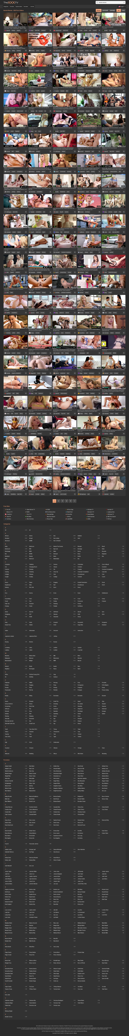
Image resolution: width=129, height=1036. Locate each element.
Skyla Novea (65, 976)
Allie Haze (40, 788)
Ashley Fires (113, 766)
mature (111, 393)
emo (68, 373)
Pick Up (40, 690)
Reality (16, 695)
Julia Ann (113, 874)
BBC (67, 91)
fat (36, 111)
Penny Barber (40, 952)
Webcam (16, 753)
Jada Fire (16, 874)
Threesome (65, 731)
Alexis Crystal (40, 773)
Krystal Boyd (113, 892)
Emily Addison (40, 833)
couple (85, 30)
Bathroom (40, 546)
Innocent (65, 630)
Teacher (16, 734)
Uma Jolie (16, 994)
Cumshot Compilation (113, 569)
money (115, 70)
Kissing (16, 642)
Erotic (65, 593)
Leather (65, 647)
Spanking (65, 713)
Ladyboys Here (111, 512)
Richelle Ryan (65, 960)
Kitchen (40, 642)
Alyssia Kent (40, 790)
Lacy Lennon (16, 910)
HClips (7, 91)
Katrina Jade (40, 889)
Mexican (40, 658)
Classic (65, 567)
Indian (16, 630)
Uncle (40, 742)
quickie (111, 252)
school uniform (113, 171)
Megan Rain (65, 925)
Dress (89, 587)
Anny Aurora (89, 773)
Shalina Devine (40, 971)
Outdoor (65, 677)
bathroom (87, 131)
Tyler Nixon (113, 989)
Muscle (89, 660)
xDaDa (88, 518)
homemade (62, 171)
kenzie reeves (64, 393)
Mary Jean (65, 923)
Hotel (65, 624)
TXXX (81, 30)
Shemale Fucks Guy (16, 723)
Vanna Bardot (40, 1003)
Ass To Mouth (65, 540)
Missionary (65, 658)
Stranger (89, 718)
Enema (40, 593)
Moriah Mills (113, 933)
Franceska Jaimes (40, 843)
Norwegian (40, 668)
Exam (89, 593)
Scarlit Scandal (16, 981)
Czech (113, 576)
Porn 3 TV (29, 514)
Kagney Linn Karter (16, 889)
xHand (105, 70)
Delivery (16, 587)
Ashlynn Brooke (113, 771)
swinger (111, 111)
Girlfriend (65, 611)
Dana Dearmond (16, 825)
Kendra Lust (65, 889)
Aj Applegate (16, 783)
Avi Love (113, 790)
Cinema (65, 564)
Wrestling (113, 753)
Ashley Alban (89, 790)
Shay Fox (40, 976)
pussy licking (63, 272)
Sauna (16, 701)
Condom (89, 567)
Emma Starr (65, 830)
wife (90, 30)
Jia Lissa (65, 883)
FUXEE (48, 509)
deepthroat (116, 50)
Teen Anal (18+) (40, 729)
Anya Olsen (89, 776)
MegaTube (57, 50)
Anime (40, 535)
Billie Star (16, 799)
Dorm (65, 587)
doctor (111, 413)
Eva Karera (89, 833)
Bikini (65, 551)
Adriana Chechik (16, 781)
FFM (120, 211)
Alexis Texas (40, 776)
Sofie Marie (89, 971)
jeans (87, 272)
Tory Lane (89, 989)
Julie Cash (113, 876)
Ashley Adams (89, 788)
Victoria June (65, 1005)
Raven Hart (16, 960)
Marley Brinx (40, 930)
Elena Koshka (16, 830)
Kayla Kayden (40, 899)
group (110, 91)
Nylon (89, 668)
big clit (61, 211)
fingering (17, 131)
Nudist (65, 666)
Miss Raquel (113, 925)
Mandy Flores (16, 930)
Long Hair (89, 650)
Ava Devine (113, 788)
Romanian (65, 695)
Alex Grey (40, 771)
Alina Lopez (40, 781)
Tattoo (16, 731)
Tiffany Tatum (40, 989)
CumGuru (9, 518)
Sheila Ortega (40, 981)
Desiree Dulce (89, 820)
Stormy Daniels (89, 981)
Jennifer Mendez (40, 883)
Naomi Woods (16, 938)
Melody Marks (89, 925)
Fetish (40, 606)
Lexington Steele (40, 917)
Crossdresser (89, 574)
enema (86, 292)
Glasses (65, 614)
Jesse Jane (65, 871)
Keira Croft (40, 901)
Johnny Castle (89, 878)
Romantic (89, 695)
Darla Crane (65, 822)
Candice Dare (16, 809)
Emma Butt (40, 835)
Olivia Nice (40, 946)
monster (41, 111)
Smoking (65, 703)
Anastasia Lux (65, 776)
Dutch (113, 585)
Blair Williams (16, 801)
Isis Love (40, 865)
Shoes (40, 703)
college (90, 474)
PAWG (40, 682)
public (38, 91)
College (65, 576)
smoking (69, 171)
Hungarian (113, 622)
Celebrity (40, 564)
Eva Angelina (65, 838)
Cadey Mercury (16, 807)
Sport (65, 721)
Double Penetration (89, 582)
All (118, 10)
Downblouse (89, 585)
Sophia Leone (89, 973)
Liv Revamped (89, 912)
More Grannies (30, 518)
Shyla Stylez (65, 971)
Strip (113, 701)
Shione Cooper (65, 968)
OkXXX (56, 171)
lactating (19, 50)
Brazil (113, 546)
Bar (16, 553)
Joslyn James (113, 871)
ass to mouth (20, 111)
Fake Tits (16, 603)
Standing (89, 706)
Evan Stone (113, 830)
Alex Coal (40, 768)
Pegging (40, 685)
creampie (43, 30)
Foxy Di (16, 843)
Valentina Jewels (16, 1000)
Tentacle (40, 731)
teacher (66, 211)
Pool (89, 682)
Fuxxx (105, 91)
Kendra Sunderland (65, 892)
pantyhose (63, 373)
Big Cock (65, 549)
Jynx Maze (113, 878)
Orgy (65, 674)
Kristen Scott (113, 889)
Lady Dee (16, 912)
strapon (18, 30)
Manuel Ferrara (16, 933)
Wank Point (69, 512)
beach (90, 413)
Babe (16, 546)
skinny (18, 353)
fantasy (43, 292)
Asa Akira (89, 785)
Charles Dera (65, 812)
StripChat (106, 494)
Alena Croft (16, 785)
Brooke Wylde (89, 799)
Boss (89, 553)
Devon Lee (89, 822)
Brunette (113, 551)
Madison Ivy (16, 925)
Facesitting (16, 598)
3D (16, 530)
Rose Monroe (113, 960)
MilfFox (57, 373)
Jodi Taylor (89, 874)
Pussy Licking (113, 690)
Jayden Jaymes (40, 876)
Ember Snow (40, 830)
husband (62, 453)
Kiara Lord (65, 901)
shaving (43, 252)
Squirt (89, 701)
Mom (89, 655)
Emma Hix (40, 838)
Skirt (40, 713)
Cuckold (89, 576)
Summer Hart (113, 971)
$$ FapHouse (83, 494)
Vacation (16, 748)
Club (65, 574)
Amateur (16, 538)
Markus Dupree (40, 928)
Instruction (89, 630)
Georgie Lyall (40, 849)
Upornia (8, 30)
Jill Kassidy (89, 871)
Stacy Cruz (89, 976)
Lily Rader (65, 917)
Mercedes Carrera (89, 928)
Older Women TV (31, 509)
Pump (113, 687)
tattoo (67, 70)
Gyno (113, 614)
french (88, 171)
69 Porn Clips (70, 509)
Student (113, 703)
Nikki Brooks (40, 941)
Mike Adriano (89, 933)
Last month (105, 10)
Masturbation (16, 660)
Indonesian (40, 630)
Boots (89, 551)
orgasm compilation (16, 373)
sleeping (38, 252)
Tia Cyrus (40, 986)
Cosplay (89, 569)
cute (61, 433)
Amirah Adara (65, 768)
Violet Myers (89, 1003)
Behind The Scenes (65, 546)
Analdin (57, 91)
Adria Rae (16, 778)
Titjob (89, 729)
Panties (16, 685)
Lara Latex (16, 917)
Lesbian (65, 650)
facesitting (13, 494)
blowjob (13, 111)
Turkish (89, 736)
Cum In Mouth (113, 564)
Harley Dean (16, 857)
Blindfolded (65, 558)
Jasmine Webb (40, 871)
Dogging (65, 582)
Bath (16, 558)
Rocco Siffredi (89, 963)
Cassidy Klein (65, 807)
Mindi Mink (113, 923)
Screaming (16, 706)
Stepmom (89, 708)
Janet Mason (16, 878)
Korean (65, 642)
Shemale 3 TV (90, 512)
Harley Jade (16, 860)
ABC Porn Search (112, 516)
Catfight (16, 574)
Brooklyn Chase (89, 801)
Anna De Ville (89, 768)
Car (16, 567)
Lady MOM (69, 518)
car (35, 131)
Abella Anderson (16, 771)
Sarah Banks (16, 976)
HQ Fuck (109, 518)
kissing (13, 30)
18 (45, 111)
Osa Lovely (65, 946)
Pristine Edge (89, 952)
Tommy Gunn (65, 989)
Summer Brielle (113, 968)
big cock (92, 50)
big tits (16, 413)
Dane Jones (40, 820)
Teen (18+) (16, 736)
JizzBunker (82, 171)
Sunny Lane (113, 973)
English (122, 6)
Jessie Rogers (65, 878)
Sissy (40, 711)
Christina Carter (89, 812)
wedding (92, 393)
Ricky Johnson (65, 963)
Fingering (65, 598)
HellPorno (82, 232)
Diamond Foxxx (89, 825)
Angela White (65, 783)
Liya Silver (89, 915)
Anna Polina (89, 771)
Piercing (65, 682)
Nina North (65, 941)
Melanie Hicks (65, 930)
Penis (40, 687)
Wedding (40, 753)
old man (110, 211)
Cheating (40, 571)
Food (89, 598)
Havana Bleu (40, 860)
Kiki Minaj (89, 889)
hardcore (38, 292)
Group (89, 616)
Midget (40, 660)
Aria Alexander (89, 781)
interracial (92, 332)
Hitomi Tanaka (65, 860)
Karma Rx (16, 899)
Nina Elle (65, 938)
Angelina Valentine (65, 788)
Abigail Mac (16, 776)
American (16, 540)
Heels (40, 622)
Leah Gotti (40, 912)
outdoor (118, 151)
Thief (40, 736)
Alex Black (40, 766)
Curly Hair (113, 571)
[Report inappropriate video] (26, 30)
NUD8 (28, 512)
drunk (19, 70)
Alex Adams (16, 790)
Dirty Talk (40, 587)
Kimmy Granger (89, 892)
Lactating (16, 647)
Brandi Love (40, 801)
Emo (16, 593)
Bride (113, 549)
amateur (13, 353)
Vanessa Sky (40, 1000)
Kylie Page (113, 899)
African (16, 535)
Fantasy (16, 606)
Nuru (89, 666)
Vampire (40, 748)
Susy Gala (113, 976)
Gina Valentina (89, 849)
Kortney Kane (89, 901)
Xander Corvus (16, 1016)
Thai (40, 734)
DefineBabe (82, 353)
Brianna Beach (65, 801)
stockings (87, 211)
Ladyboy (16, 650)
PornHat (32, 50)
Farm (40, 598)
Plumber (65, 690)
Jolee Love (89, 881)
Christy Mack (89, 814)
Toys (89, 731)
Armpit (40, 538)
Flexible (65, 606)
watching (68, 453)
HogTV (32, 232)
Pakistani (16, 682)
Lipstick (89, 647)
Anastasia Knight (65, 773)
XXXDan (32, 171)
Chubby (40, 576)
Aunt (89, 538)
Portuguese (89, 685)
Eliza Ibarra (16, 835)
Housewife (89, 622)
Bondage (89, 549)
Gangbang (16, 614)
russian (14, 232)
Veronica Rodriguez (65, 1000)
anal (111, 50)
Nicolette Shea (40, 938)
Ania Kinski (89, 766)
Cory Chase (113, 809)
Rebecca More (40, 960)
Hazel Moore (65, 857)
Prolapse (89, 690)
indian (110, 312)
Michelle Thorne (89, 930)
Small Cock (40, 723)
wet (44, 211)
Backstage (16, 551)
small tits (18, 272)
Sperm (65, 716)
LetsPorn (106, 50)
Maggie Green (16, 928)
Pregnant (89, 687)
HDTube (81, 292)
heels (11, 292)
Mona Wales (113, 930)
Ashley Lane (113, 768)
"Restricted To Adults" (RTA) (61, 1031)
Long (123, 10)
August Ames (113, 778)
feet (120, 171)
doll (87, 353)
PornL (7, 131)
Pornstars (12, 6)
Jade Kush (16, 876)
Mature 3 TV (9, 512)
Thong (65, 729)
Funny (113, 598)
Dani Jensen (40, 822)
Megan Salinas (65, 928)
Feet (40, 601)
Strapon (89, 721)
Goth (89, 614)
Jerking (65, 636)
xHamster (82, 70)
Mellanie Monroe (89, 923)
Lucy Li (113, 912)
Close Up (65, 571)
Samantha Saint (16, 973)
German (40, 611)
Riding (40, 695)
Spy (65, 723)
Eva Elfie (89, 830)
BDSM (114, 353)
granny (37, 50)
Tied (65, 734)
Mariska (40, 925)
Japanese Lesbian (16, 636)
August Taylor (113, 781)
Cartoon (16, 569)
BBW (40, 551)
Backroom (16, 549)
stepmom (62, 312)
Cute (113, 574)
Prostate (113, 682)
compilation (19, 171)
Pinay (65, 685)
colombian (91, 373)
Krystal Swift (113, 894)
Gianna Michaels (65, 849)
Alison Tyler (40, 783)
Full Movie (89, 606)
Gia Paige (40, 852)
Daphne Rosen (65, 820)
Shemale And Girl (16, 721)
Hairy (16, 622)
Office (16, 674)
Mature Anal (40, 655)
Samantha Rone (16, 968)
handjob (62, 91)
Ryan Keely (113, 963)
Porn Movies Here (51, 512)
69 (40, 530)
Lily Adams (65, 912)
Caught (16, 576)
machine (65, 111)
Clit (65, 569)
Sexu (32, 70)
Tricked (89, 734)
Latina (40, 650)
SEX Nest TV (90, 509)
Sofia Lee (65, 981)
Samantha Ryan (16, 971)
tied (36, 393)
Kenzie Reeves (65, 896)
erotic (68, 191)
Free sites (26, 6)
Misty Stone (113, 928)
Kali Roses (16, 892)
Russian (113, 695)
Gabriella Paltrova (16, 852)
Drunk (113, 582)
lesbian (115, 30)
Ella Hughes (16, 838)
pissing (93, 171)
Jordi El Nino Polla (89, 883)
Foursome (89, 601)
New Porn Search (51, 516)
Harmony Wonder (40, 857)
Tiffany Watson (65, 986)
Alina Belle (40, 778)
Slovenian (40, 718)
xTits (7, 272)
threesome (87, 151)
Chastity (40, 569)
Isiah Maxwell (16, 865)
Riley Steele (89, 960)
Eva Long (89, 835)
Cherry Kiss (89, 807)
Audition (89, 535)
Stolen (89, 713)
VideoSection (107, 453)
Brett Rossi (65, 799)
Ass (65, 535)
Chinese (40, 574)
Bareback (16, 556)
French (89, 603)
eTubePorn (9, 514)
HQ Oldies (29, 516)
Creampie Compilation (89, 571)
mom (110, 30)
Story (89, 716)
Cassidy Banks (40, 814)
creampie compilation (90, 70)
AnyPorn (106, 252)
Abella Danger (16, 773)
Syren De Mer (113, 978)
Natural (16, 666)
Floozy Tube (50, 518)
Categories (6, 6)
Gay (16, 616)
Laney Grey (16, 915)
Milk (65, 655)
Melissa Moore (65, 933)
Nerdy (40, 666)
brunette (38, 171)
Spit (65, 718)
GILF (40, 614)
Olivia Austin (16, 946)
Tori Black (89, 986)
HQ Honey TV (111, 514)
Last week (112, 10)
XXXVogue (57, 151)
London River (113, 910)
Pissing (65, 687)
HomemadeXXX (107, 353)
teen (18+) (37, 30)
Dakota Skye (16, 822)
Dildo (40, 585)
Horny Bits (69, 514)
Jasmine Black (16, 883)
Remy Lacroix (40, 963)
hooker (69, 272)
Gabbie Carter (16, 849)
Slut (40, 721)
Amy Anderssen (65, 771)
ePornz (69, 516)
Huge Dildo (89, 624)
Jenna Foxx (40, 881)
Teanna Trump (16, 989)
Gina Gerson (65, 852)
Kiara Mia (65, 904)
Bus (113, 556)
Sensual (16, 711)
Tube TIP (9, 516)
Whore (65, 753)
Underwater (65, 742)
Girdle (40, 616)
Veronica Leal (40, 1005)
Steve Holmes (89, 978)
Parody (16, 687)
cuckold (94, 30)
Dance (16, 582)
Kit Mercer (89, 896)
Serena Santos (40, 968)
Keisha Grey (40, 904)
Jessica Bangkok (65, 874)
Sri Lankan (89, 703)
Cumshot (113, 567)
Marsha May (40, 933)
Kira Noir (89, 894)
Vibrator (65, 748)
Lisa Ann (89, 910)
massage (39, 272)
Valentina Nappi (16, 1003)
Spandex (65, 711)
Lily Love (65, 915)
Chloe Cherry (89, 809)
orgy (95, 474)
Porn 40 (8, 509)
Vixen (113, 748)
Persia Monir (65, 952)
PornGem (57, 292)
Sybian (113, 713)
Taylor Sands (16, 986)
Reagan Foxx (16, 963)
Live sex (32, 6)
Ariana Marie (89, 783)
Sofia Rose (89, 968)
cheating (15, 474)
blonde (63, 50)
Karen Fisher (16, 894)
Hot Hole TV (110, 509)
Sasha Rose (16, 978)
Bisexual (65, 553)
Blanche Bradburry (40, 796)
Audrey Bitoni (113, 776)
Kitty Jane (89, 899)
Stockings (89, 711)
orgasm (42, 50)
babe (17, 393)
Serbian (16, 713)
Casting (16, 571)
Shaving (16, 716)
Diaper (40, 582)
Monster (89, 658)
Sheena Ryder (40, 978)
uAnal (105, 232)
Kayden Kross (40, 894)
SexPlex (8, 312)
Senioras (8, 50)
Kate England (16, 904)
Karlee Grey (16, 896)
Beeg (32, 30)
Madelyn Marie (16, 923)
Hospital (65, 622)
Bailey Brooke (16, 796)
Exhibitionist (113, 593)
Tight (65, 736)
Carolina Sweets (40, 807)
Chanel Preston (65, 809)
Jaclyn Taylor (16, 871)
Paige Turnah (16, 954)
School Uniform (16, 703)
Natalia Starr (16, 941)
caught (42, 70)
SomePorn (82, 191)
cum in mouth (63, 494)
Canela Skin (16, 812)
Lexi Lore (40, 915)
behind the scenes (113, 272)
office (18, 332)
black (37, 312)
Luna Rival (113, 915)
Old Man (40, 677)
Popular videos (19, 6)
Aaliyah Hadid (16, 766)
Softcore (65, 708)
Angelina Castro (65, 785)
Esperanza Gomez (65, 835)
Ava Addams (113, 783)
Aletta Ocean (16, 788)
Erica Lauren (65, 833)
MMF (65, 660)
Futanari (113, 601)
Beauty (40, 556)
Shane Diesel (40, 973)
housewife (93, 232)
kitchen (87, 232)
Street (89, 723)
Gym (113, 611)
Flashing (65, 603)
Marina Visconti (40, 923)
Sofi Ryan (65, 978)
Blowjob (89, 546)
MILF (120, 70)
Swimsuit (113, 708)
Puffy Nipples (113, 685)
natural (19, 232)
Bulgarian (113, 553)
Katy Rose (40, 892)
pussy (12, 131)
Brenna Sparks (65, 796)
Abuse (75, 1033)
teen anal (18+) (116, 232)
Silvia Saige (65, 973)
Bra (89, 558)
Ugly (16, 742)
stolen (38, 373)
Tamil (16, 729)
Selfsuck (16, 708)
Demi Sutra (65, 825)
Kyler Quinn (113, 896)
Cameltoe (16, 564)
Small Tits (65, 701)
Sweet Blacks (90, 514)
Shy (40, 708)
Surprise (113, 706)
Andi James (65, 778)
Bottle (89, 556)
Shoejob (40, 701)
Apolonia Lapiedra (89, 778)
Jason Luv (40, 874)
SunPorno (8, 393)
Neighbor (16, 668)
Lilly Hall (65, 910)
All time (98, 10)
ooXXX (32, 474)
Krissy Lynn (89, 904)
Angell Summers (65, 790)
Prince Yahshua (65, 954)
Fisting (65, 601)
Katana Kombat (16, 901)
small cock (65, 30)
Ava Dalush (113, 785)
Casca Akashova (40, 809)
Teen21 (81, 252)
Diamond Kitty (113, 820)
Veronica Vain (65, 1003)
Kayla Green (40, 896)
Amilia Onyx (65, 766)
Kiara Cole (65, 899)
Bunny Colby (113, 799)
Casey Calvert (40, 812)
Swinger (113, 711)
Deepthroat (16, 585)
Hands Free (16, 624)
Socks (65, 706)
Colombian (89, 564)
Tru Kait (113, 986)
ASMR (40, 540)
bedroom (41, 393)
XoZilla (105, 30)
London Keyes (89, 917)
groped (42, 91)
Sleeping (40, 716)
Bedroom (40, 558)
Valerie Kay (16, 1005)
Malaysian (16, 658)
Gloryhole (65, 616)
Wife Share (89, 753)
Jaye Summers (40, 878)
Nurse (65, 668)
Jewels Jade (65, 881)
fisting (13, 50)
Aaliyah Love (16, 768)
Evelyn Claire (113, 833)
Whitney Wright (16, 1011)
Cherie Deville (65, 814)
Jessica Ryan (65, 876)
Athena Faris (113, 773)
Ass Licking (65, 538)
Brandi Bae (40, 799)
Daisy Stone (16, 820)
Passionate (16, 690)
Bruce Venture (113, 796)
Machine (16, 655)
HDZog (57, 70)
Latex (40, 647)
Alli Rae (40, 785)
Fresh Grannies (90, 516)
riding (65, 433)
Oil (16, 677)
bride (87, 393)
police (13, 332)
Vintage (89, 748)
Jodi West (89, 876)
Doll (65, 585)
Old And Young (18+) (40, 674)
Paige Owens (16, 952)
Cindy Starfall (113, 807)
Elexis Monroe (16, 833)
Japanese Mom (40, 636)
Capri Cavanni (16, 814)
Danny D (40, 825)
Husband (113, 624)
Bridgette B (89, 796)
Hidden (40, 624)
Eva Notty (89, 838)
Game (16, 611)
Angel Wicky (65, 781)
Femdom (40, 603)
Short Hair (40, 706)
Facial (16, 601)
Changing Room (40, 567)
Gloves (89, 611)
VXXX (105, 312)
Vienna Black (89, 1000)
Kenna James (65, 894)
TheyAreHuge (58, 30)
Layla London (40, 910)
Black (65, 556)
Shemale (16, 718)
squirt (87, 191)
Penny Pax (40, 954)
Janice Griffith (16, 881)
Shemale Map (50, 514)
